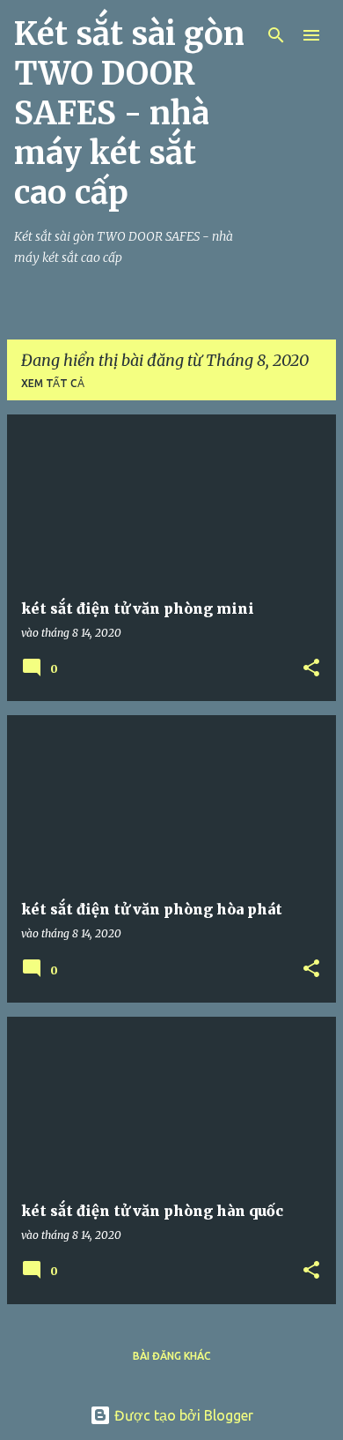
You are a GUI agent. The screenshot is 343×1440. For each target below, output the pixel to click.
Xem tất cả (52, 383)
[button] (311, 669)
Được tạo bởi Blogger (182, 1415)
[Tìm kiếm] (276, 35)
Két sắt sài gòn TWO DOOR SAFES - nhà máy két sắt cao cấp (129, 113)
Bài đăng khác (172, 1356)
